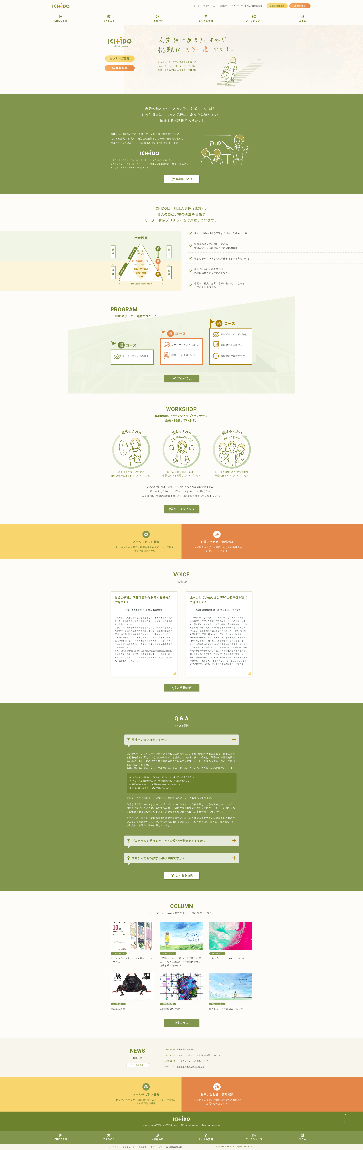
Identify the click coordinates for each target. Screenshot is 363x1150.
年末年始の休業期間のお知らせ (190, 1066)
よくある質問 (206, 21)
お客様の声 (157, 21)
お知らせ (195, 6)
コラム (302, 21)
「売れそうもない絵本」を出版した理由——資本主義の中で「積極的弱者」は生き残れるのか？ (180, 961)
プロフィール (209, 6)
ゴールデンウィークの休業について (192, 1061)
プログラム (184, 378)
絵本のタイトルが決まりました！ (227, 1008)
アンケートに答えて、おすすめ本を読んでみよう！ (199, 1055)
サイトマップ (237, 6)
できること (109, 21)
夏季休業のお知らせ (185, 1049)
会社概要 (223, 6)
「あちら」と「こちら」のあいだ (227, 958)
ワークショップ (254, 21)
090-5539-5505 (193, 1125)
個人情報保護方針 (255, 6)
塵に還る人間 (118, 1008)
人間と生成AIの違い (171, 1008)
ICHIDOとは (60, 21)
